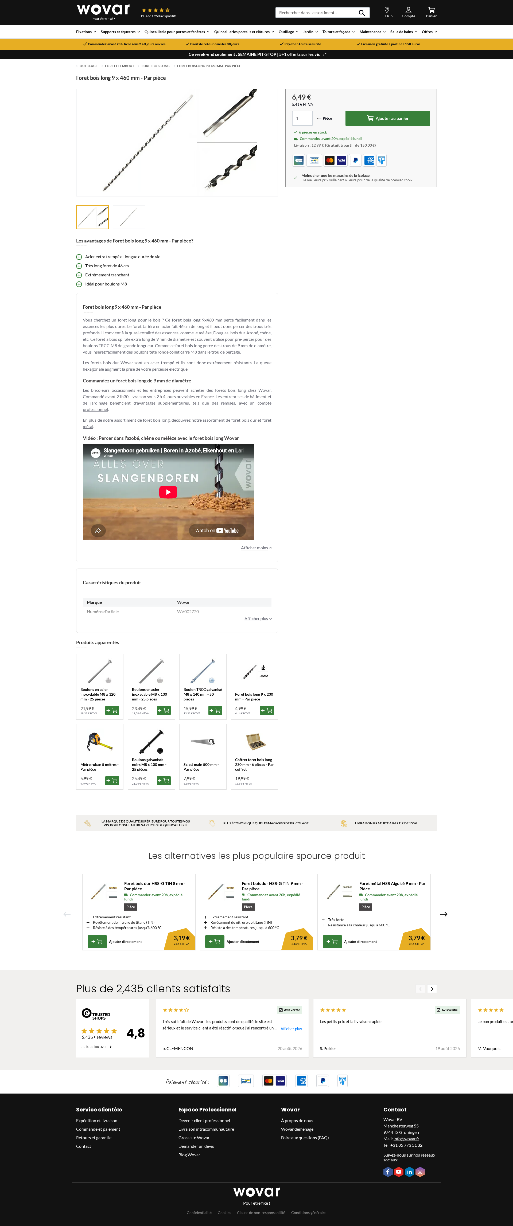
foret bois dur (244, 419)
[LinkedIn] (410, 1172)
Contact (83, 1146)
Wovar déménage (297, 1128)
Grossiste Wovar (193, 1137)
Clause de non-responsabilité (261, 1212)
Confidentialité (199, 1212)
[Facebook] (388, 1172)
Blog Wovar (189, 1154)
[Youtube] (399, 1172)
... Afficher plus (289, 1029)
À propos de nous (297, 1120)
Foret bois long (156, 66)
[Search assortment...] (362, 12)
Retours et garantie (93, 1137)
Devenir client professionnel (204, 1120)
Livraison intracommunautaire (206, 1128)
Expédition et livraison (96, 1120)
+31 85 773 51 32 (406, 1144)
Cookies (224, 1212)
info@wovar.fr (406, 1138)
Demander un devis (196, 1146)
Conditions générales (308, 1212)
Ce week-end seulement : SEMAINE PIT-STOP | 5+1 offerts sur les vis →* (258, 54)
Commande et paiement (98, 1128)
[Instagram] (420, 1172)
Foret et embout (119, 66)
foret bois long (156, 419)
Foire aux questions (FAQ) (305, 1137)
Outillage (89, 66)
